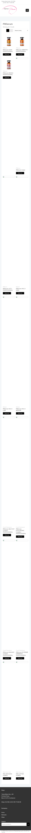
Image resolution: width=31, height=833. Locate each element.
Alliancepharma (9, 831)
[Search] (28, 824)
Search (3, 821)
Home (3, 812)
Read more (7, 54)
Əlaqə (3, 817)
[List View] (11, 30)
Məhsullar (3, 814)
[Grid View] (7, 30)
